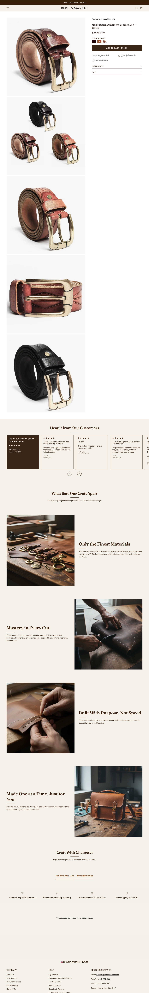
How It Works (12, 978)
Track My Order (55, 982)
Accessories (96, 19)
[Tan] (105, 41)
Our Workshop (12, 985)
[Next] (79, 474)
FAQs (94, 72)
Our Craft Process (14, 982)
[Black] (94, 41)
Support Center (55, 985)
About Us (10, 975)
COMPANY (12, 970)
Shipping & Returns (56, 989)
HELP (51, 970)
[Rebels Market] (74, 8)
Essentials (106, 19)
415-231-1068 (104, 979)
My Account (53, 975)
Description (97, 66)
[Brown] (99, 41)
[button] (136, 8)
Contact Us (11, 989)
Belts (113, 19)
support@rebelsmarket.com (107, 975)
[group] (74, 2)
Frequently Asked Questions (60, 978)
